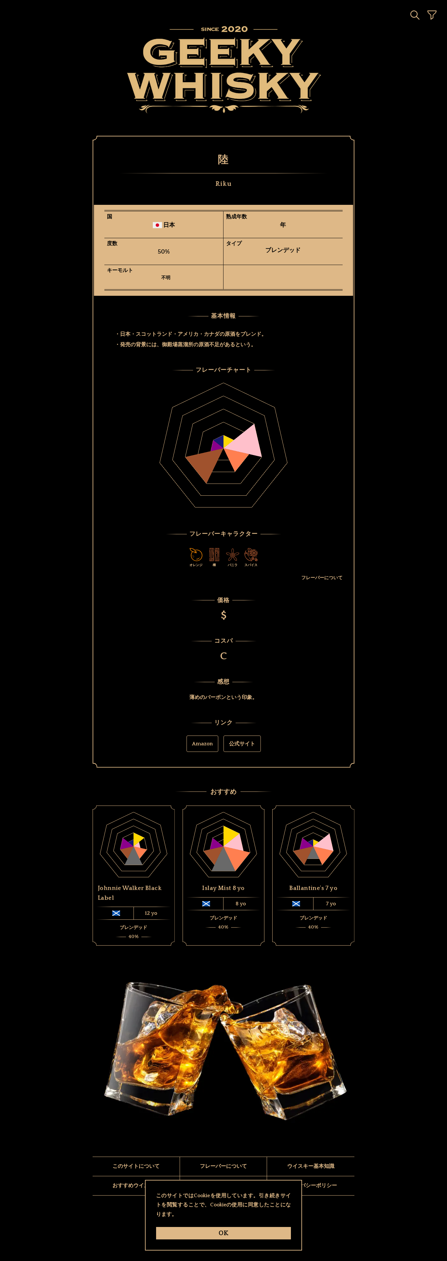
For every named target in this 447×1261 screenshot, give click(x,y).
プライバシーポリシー (311, 1185)
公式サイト (242, 744)
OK (223, 1233)
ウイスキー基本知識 (310, 1166)
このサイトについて (136, 1166)
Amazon (202, 744)
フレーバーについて (322, 577)
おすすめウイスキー (136, 1185)
